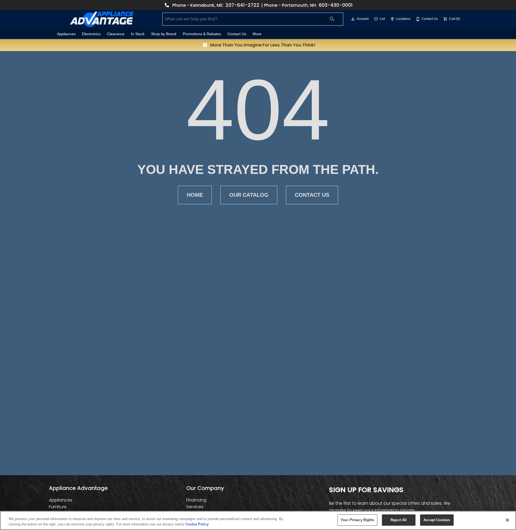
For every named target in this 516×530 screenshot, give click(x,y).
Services (194, 507)
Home (195, 195)
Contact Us (236, 34)
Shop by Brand (163, 34)
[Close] (507, 520)
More (257, 34)
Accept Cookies (437, 520)
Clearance (115, 34)
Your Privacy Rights (357, 520)
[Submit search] (332, 19)
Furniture (58, 507)
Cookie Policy (197, 524)
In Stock (138, 34)
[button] (353, 19)
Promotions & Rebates (202, 34)
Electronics (91, 34)
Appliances (66, 34)
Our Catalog (248, 195)
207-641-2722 (242, 5)
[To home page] (101, 19)
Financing (196, 500)
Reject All (398, 520)
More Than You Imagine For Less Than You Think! (262, 45)
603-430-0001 (336, 5)
